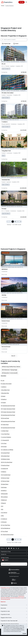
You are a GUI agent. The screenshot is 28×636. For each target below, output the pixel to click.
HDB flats (8, 597)
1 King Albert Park (5, 390)
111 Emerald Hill (5, 440)
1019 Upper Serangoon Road (8, 412)
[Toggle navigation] (26, 2)
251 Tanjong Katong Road (7, 534)
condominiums (21, 596)
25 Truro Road (4, 531)
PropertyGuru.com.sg (5, 587)
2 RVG (2, 515)
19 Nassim (3, 503)
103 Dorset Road (5, 418)
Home (2, 5)
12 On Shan (3, 443)
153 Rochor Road (5, 478)
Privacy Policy (20, 628)
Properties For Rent (5, 614)
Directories (3, 608)
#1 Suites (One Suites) (6, 383)
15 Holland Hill (4, 468)
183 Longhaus (4, 497)
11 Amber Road (4, 431)
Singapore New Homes (6, 617)
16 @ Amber (4, 487)
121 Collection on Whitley (7, 449)
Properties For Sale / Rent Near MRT (9, 620)
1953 (2, 509)
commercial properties (5, 599)
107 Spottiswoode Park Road (8, 427)
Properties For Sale (5, 611)
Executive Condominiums (15, 597)
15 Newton (3, 471)
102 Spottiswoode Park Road (8, 415)
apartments (3, 597)
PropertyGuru (4, 605)
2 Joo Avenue (4, 512)
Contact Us (3, 554)
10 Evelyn (3, 396)
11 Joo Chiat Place (5, 434)
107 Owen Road (5, 424)
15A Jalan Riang (4, 484)
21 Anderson (4, 519)
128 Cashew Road (5, 456)
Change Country (5, 557)
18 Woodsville (4, 493)
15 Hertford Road (5, 465)
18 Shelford (3, 490)
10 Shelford (3, 399)
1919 (2, 506)
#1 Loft (2, 380)
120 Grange (4, 446)
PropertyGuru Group (6, 551)
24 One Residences (5, 528)
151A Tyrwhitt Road (5, 475)
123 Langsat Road (5, 453)
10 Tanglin (3, 402)
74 (15, 539)
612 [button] (15, 221)
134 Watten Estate (5, 459)
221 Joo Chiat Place (5, 525)
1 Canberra (3, 387)
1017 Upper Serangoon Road (8, 409)
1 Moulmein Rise (5, 393)
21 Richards (4, 522)
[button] (18, 221)
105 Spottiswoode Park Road (8, 421)
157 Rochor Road (5, 481)
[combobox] (15, 39)
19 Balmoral (4, 500)
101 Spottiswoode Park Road (8, 405)
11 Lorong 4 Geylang (6, 437)
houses (22, 597)
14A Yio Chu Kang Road (6, 462)
